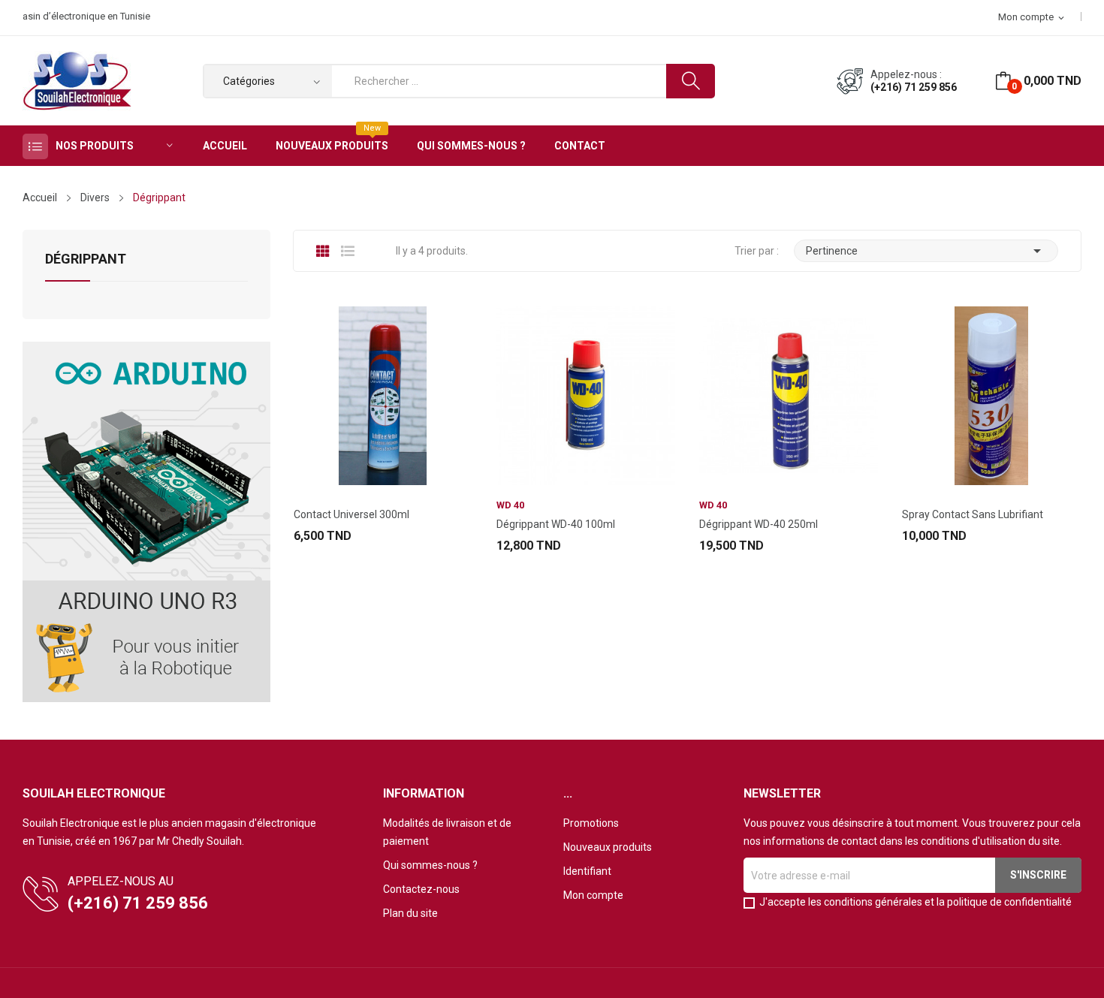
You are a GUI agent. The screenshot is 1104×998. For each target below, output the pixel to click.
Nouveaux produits (607, 847)
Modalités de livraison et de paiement (447, 832)
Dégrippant (85, 259)
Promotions (591, 823)
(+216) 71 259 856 (913, 87)
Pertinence (926, 251)
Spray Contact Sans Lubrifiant (972, 514)
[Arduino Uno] (146, 521)
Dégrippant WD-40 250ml (758, 524)
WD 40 (510, 505)
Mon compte (593, 895)
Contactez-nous (421, 889)
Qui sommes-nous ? (430, 865)
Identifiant (587, 871)
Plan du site (410, 913)
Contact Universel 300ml (351, 514)
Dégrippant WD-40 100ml (555, 524)
